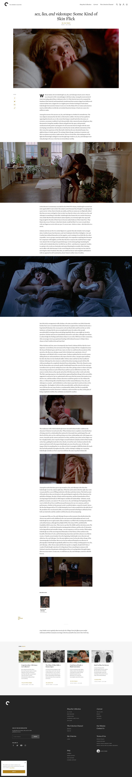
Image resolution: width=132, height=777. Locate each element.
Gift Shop (69, 720)
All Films (69, 711)
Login (68, 739)
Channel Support (71, 759)
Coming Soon (70, 716)
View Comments (20, 618)
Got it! (14, 771)
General (69, 753)
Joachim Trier (50, 682)
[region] (14, 768)
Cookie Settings (101, 741)
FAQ (68, 750)
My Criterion (71, 736)
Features (99, 716)
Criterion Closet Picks (73, 718)
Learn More (11, 767)
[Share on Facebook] (14, 98)
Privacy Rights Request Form (104, 743)
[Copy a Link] (14, 108)
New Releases (70, 714)
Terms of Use (101, 736)
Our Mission (101, 726)
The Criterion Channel (106, 4)
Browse (69, 728)
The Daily (99, 718)
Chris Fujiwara (74, 681)
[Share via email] (14, 104)
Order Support (71, 755)
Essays (63, 24)
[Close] (25, 762)
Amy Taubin (67, 23)
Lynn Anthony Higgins (27, 682)
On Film (23, 684)
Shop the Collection (85, 4)
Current (95, 4)
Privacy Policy (100, 739)
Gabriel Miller (98, 679)
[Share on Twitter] (14, 101)
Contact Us (100, 728)
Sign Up (69, 730)
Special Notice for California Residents (107, 745)
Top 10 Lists (100, 711)
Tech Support (70, 757)
